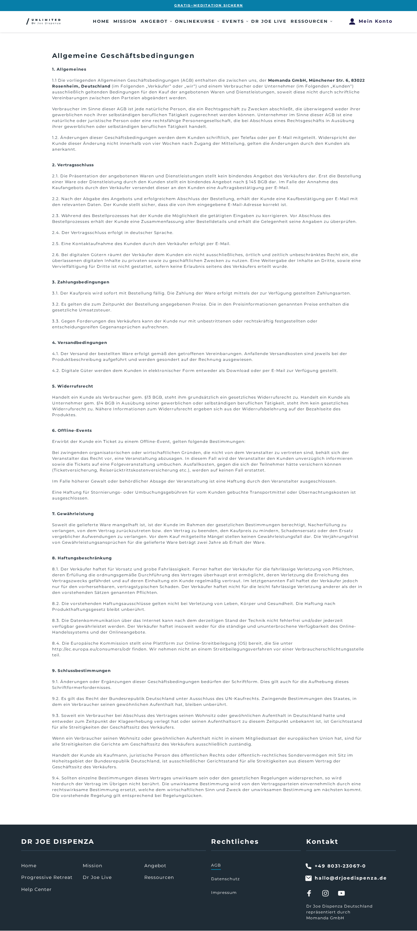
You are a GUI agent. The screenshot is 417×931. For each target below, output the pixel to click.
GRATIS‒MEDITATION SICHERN (208, 5)
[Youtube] (344, 893)
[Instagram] (327, 893)
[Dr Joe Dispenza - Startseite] (44, 21)
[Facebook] (311, 893)
